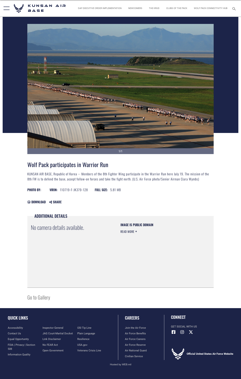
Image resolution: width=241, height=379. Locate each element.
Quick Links (18, 318)
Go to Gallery (38, 297)
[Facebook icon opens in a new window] (173, 332)
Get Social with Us (184, 326)
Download (38, 202)
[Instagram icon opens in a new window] (182, 332)
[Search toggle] (235, 8)
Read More (127, 232)
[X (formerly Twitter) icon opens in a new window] (191, 332)
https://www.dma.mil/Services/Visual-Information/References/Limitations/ (161, 258)
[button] (5, 8)
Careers (132, 318)
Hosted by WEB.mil (120, 364)
